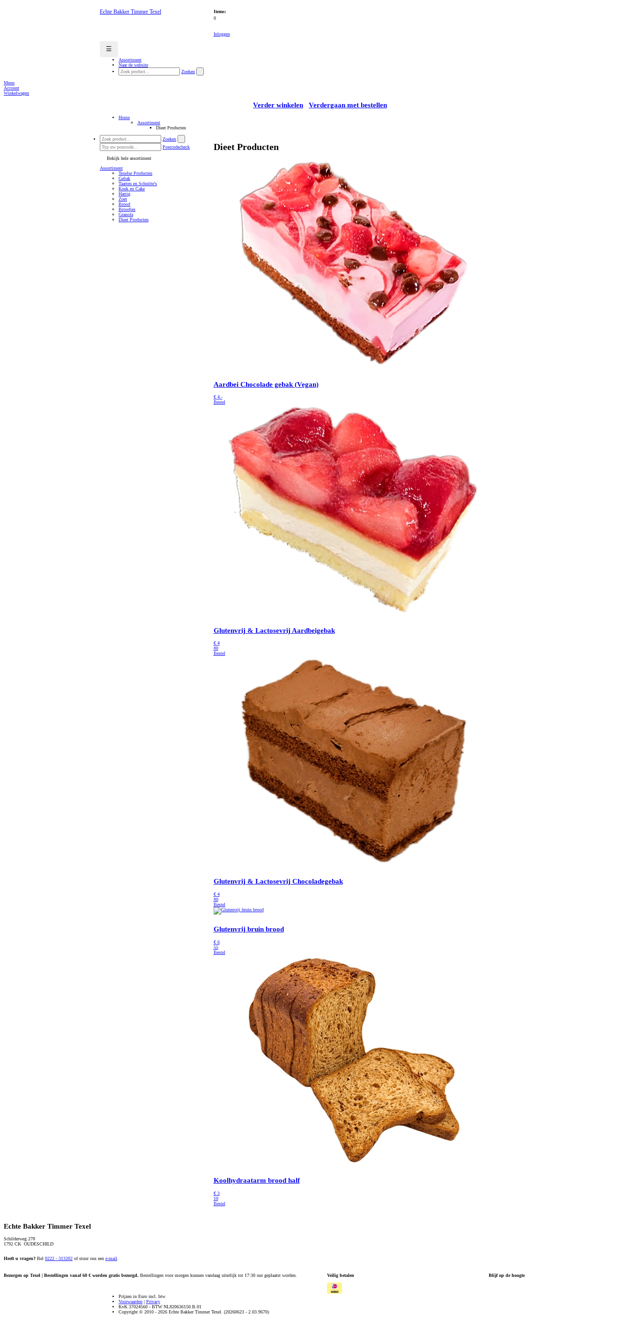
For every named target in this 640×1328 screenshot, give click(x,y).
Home (124, 117)
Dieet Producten (134, 219)
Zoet (123, 199)
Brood (124, 204)
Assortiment (148, 122)
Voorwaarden (130, 1301)
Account (11, 87)
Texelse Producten (135, 173)
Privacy (153, 1301)
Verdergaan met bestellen (348, 105)
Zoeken (188, 71)
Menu (9, 82)
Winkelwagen (16, 93)
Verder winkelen (278, 105)
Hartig (124, 193)
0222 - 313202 (59, 1258)
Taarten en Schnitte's (138, 183)
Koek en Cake (132, 188)
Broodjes (127, 209)
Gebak (124, 178)
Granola (126, 214)
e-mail (111, 1258)
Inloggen (222, 34)
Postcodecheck (176, 147)
